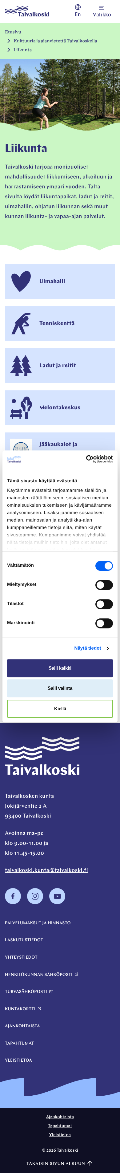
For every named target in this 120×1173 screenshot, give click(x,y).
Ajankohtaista (22, 1026)
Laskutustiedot (24, 940)
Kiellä (60, 708)
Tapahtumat (19, 1043)
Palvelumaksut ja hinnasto (38, 923)
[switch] (104, 585)
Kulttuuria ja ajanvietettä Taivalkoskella (55, 41)
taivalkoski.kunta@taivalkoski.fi (46, 871)
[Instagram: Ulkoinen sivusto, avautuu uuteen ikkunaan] (35, 903)
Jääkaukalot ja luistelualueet (58, 450)
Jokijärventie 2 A (26, 806)
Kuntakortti (20, 1009)
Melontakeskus (60, 408)
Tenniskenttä (57, 324)
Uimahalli (52, 282)
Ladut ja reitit (57, 366)
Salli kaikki (60, 668)
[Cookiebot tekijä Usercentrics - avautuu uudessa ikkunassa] (86, 459)
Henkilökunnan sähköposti (39, 975)
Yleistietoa (18, 1060)
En (78, 15)
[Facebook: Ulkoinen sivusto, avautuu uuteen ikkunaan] (13, 903)
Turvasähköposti (26, 992)
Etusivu (13, 32)
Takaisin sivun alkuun (55, 1164)
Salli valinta (60, 688)
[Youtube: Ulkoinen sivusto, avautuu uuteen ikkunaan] (57, 903)
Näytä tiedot (87, 648)
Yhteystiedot (21, 957)
